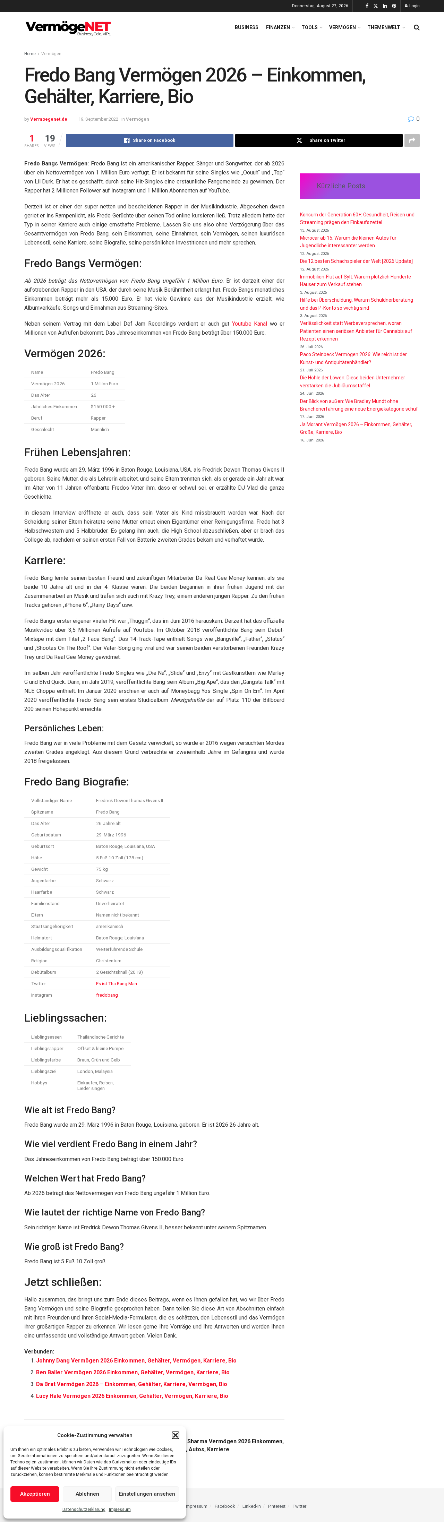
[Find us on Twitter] (375, 6)
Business (246, 27)
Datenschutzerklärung (83, 1509)
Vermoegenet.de (48, 119)
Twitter (299, 1506)
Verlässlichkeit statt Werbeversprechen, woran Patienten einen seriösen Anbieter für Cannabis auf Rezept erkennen (356, 331)
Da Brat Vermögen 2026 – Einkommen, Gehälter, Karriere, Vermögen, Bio (131, 1384)
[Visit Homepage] (69, 27)
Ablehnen (87, 1494)
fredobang (107, 995)
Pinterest (276, 1506)
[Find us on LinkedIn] (385, 6)
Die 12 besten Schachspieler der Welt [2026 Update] (356, 261)
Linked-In (251, 1506)
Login (414, 5)
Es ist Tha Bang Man (116, 983)
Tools (309, 27)
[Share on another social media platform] (412, 140)
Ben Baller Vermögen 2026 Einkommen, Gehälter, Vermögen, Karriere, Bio (133, 1372)
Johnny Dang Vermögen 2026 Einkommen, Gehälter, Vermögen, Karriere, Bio (136, 1360)
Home (30, 53)
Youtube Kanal (249, 323)
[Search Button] (417, 27)
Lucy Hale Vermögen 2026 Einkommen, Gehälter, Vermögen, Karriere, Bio (132, 1396)
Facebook (225, 1506)
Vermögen (342, 27)
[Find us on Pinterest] (394, 6)
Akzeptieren (35, 1494)
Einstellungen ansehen (147, 1494)
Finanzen (278, 27)
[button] (175, 1435)
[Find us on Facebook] (367, 6)
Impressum (120, 1509)
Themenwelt (383, 27)
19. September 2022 (98, 119)
